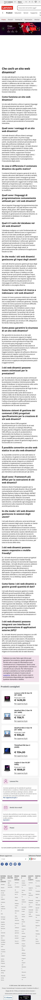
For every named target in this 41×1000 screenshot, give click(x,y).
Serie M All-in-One (37, 910)
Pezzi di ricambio (17, 942)
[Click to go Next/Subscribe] (26, 859)
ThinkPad (38, 891)
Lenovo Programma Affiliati (24, 947)
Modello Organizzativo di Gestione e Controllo (3, 927)
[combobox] (29, 8)
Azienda (3, 884)
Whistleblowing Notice (3, 978)
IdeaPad (37, 894)
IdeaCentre (38, 926)
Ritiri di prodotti (17, 937)
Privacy (4, 988)
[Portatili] (13, 19)
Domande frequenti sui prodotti (31, 903)
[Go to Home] (7, 8)
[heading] (25, 694)
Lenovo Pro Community (24, 893)
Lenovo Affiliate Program (3, 961)
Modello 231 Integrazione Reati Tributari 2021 (3, 941)
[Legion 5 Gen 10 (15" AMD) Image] (7, 769)
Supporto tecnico (31, 889)
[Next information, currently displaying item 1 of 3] (38, 28)
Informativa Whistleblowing (3, 969)
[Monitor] (40, 19)
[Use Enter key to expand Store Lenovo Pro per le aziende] (15, 2)
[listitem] (20, 698)
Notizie (2, 887)
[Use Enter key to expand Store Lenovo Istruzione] (26, 2)
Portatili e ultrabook (17, 885)
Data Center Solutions (17, 918)
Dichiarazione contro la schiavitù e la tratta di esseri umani (20, 993)
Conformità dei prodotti (24, 938)
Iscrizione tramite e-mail (24, 909)
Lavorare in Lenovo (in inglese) (3, 953)
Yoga (37, 897)
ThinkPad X (38, 887)
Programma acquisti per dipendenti (24, 964)
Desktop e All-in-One (17, 905)
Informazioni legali (3, 918)
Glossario (24, 972)
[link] (32, 2)
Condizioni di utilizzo (24, 931)
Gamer (16, 897)
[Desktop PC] (23, 19)
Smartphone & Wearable (38, 902)
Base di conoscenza (24, 977)
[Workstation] (33, 19)
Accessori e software (17, 925)
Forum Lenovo (23, 915)
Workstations (17, 912)
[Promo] (6, 19)
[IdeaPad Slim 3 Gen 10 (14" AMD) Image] (7, 716)
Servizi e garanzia (17, 932)
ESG (2, 914)
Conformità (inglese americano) (3, 906)
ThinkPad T (38, 882)
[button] (29, 2)
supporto (6, 675)
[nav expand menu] (3, 13)
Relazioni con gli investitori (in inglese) (3, 895)
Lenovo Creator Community (24, 884)
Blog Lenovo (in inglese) (23, 923)
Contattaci (31, 883)
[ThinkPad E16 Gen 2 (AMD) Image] (7, 751)
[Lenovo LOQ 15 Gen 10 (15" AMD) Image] (7, 699)
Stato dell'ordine (31, 895)
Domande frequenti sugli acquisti (31, 913)
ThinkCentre (38, 916)
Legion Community (24, 902)
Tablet (16, 900)
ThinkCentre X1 (38, 921)
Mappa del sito (10, 991)
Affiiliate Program (24, 954)
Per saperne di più (20, 704)
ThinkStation (38, 935)
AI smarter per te (16, 892)
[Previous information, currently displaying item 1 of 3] (3, 28)
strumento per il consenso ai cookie (16, 988)
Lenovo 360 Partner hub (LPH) (10, 884)
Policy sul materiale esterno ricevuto (24, 991)
